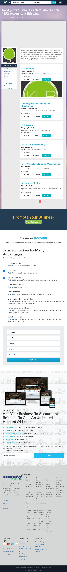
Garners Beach (7, 83)
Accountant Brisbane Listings (33, 570)
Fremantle (49, 523)
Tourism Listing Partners (38, 480)
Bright (29, 519)
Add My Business (33, 222)
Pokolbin (41, 529)
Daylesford (49, 521)
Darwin (35, 512)
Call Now (37, 79)
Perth (28, 512)
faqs (25, 556)
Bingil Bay (6, 73)
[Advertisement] (33, 33)
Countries (6, 500)
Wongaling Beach (8, 71)
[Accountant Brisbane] (13, 3)
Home (4, 17)
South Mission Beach (9, 68)
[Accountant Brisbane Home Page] (14, 477)
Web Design (22, 554)
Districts (5, 508)
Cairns (35, 519)
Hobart (41, 512)
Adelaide (48, 510)
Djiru (4, 78)
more (43, 201)
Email (27, 79)
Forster (48, 519)
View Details (46, 79)
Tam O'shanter (7, 88)
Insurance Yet (60, 478)
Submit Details (33, 360)
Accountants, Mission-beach (16, 17)
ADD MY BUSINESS (8, 551)
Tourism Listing (39, 542)
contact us (22, 543)
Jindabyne (42, 514)
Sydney (29, 510)
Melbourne (36, 510)
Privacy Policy (23, 559)
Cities (4, 505)
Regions (5, 503)
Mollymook (30, 529)
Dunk (5, 81)
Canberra (48, 512)
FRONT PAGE (7, 554)
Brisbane (41, 510)
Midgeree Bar (7, 86)
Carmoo (5, 76)
